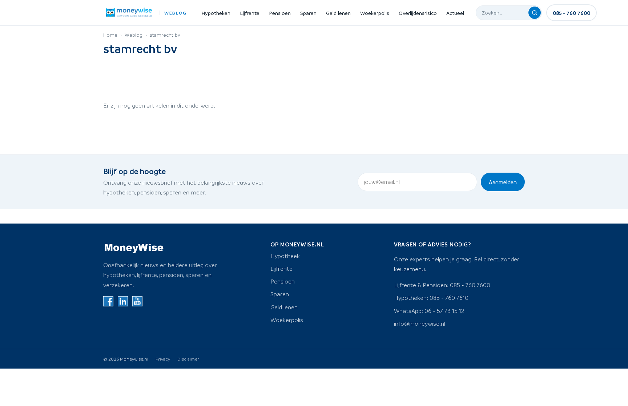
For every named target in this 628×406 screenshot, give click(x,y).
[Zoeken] (534, 13)
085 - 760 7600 (571, 12)
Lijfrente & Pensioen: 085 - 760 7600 (442, 285)
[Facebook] (108, 301)
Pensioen (280, 12)
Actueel (455, 12)
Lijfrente (249, 12)
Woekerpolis (374, 12)
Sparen (308, 12)
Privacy (163, 359)
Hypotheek (285, 256)
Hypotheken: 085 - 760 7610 (431, 297)
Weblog (133, 35)
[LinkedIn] (123, 301)
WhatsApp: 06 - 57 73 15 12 (429, 310)
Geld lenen (338, 12)
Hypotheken (215, 12)
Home (110, 35)
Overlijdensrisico (418, 12)
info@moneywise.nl (419, 323)
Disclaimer (188, 359)
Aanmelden (503, 182)
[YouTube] (137, 301)
